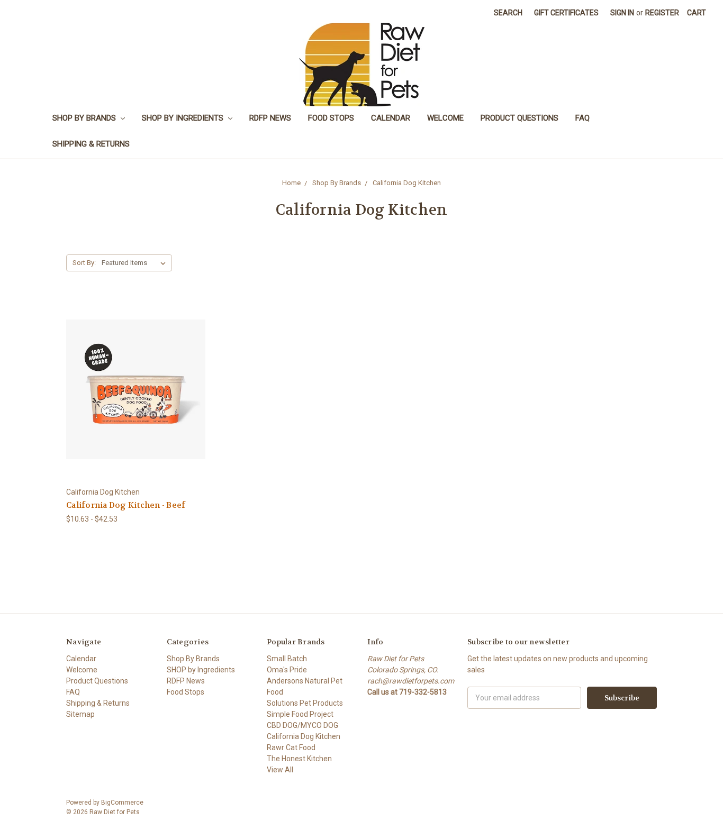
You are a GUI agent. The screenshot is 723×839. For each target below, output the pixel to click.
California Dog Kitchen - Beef (125, 505)
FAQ (582, 118)
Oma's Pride (287, 669)
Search (508, 12)
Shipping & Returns (91, 144)
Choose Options (136, 408)
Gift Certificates (566, 12)
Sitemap (80, 714)
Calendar (390, 118)
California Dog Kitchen (407, 183)
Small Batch (287, 658)
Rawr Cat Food (291, 747)
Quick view (136, 370)
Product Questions (519, 118)
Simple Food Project (300, 714)
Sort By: (84, 263)
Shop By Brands (85, 118)
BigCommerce (122, 802)
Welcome (445, 118)
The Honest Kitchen (299, 758)
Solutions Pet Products (305, 703)
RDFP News (270, 118)
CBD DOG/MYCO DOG (302, 725)
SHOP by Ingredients (183, 118)
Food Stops (331, 118)
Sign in (622, 12)
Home (291, 183)
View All (280, 769)
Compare (132, 389)
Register (662, 12)
